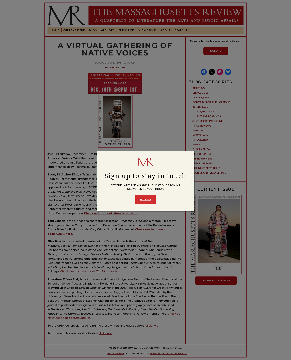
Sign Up (145, 199)
